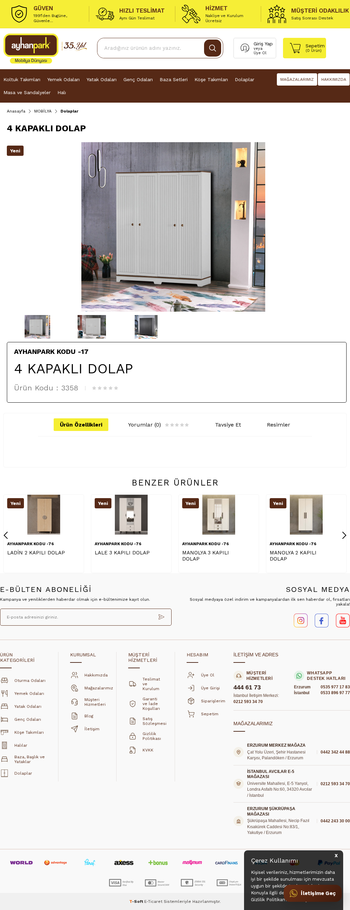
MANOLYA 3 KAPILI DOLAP (205, 556)
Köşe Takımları (211, 79)
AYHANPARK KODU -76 (30, 543)
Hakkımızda (96, 675)
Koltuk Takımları (21, 79)
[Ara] (212, 48)
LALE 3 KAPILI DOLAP (122, 553)
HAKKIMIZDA (333, 79)
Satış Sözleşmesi (154, 721)
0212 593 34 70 (248, 701)
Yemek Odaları (63, 79)
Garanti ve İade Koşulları (151, 704)
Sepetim (209, 714)
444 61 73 (247, 687)
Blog (88, 716)
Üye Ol (260, 53)
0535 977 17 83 (335, 687)
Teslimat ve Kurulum (151, 684)
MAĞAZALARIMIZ (297, 79)
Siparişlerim (213, 701)
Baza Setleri (174, 79)
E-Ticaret (153, 901)
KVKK (148, 750)
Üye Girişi (210, 688)
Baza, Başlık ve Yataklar (29, 759)
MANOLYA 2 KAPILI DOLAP (293, 556)
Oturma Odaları (29, 680)
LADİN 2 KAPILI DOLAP (36, 553)
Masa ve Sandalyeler (27, 92)
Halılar (20, 745)
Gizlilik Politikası (152, 736)
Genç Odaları (138, 79)
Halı (61, 92)
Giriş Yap (263, 43)
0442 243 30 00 (335, 821)
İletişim (91, 729)
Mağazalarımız (98, 688)
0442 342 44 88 (335, 752)
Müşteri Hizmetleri (95, 702)
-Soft (136, 901)
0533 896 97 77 (335, 692)
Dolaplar (244, 79)
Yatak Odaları (101, 79)
